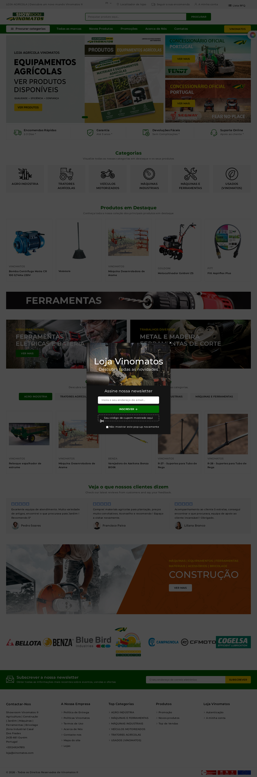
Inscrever (128, 409)
